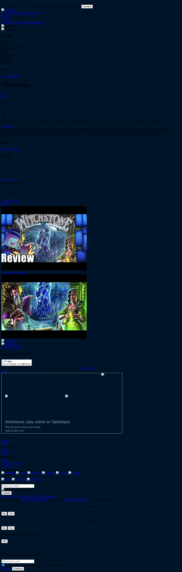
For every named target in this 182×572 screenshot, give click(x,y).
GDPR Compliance (45, 496)
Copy (4, 371)
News (4, 443)
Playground (7, 13)
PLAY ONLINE (10, 201)
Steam (4, 453)
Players (40, 22)
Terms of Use (87, 368)
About (30, 13)
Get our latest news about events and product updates (35, 565)
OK (4, 541)
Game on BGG (10, 76)
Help (38, 13)
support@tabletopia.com (35, 499)
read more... (8, 125)
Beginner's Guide (11, 463)
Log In (5, 16)
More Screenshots (11, 347)
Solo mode (15, 149)
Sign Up (6, 19)
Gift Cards (7, 466)
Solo (4, 96)
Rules (4, 149)
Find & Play (16, 22)
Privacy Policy (25, 496)
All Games (29, 22)
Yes (11, 513)
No (4, 513)
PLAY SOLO (9, 179)
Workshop (21, 13)
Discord (5, 450)
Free (3, 93)
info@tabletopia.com (76, 499)
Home (4, 22)
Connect (87, 6)
